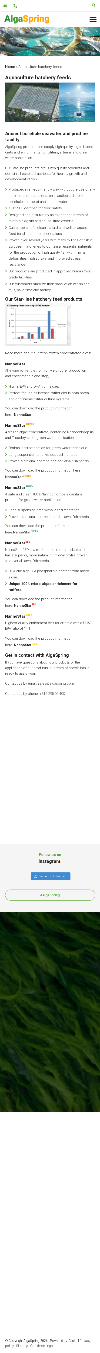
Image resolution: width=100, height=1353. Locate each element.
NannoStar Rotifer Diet (22, 1195)
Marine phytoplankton (32, 782)
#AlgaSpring (50, 895)
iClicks (72, 1340)
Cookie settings (41, 1346)
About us (23, 808)
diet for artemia (60, 623)
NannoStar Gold (17, 1220)
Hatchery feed (16, 1189)
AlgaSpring (13, 147)
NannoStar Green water (23, 1201)
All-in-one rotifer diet (21, 370)
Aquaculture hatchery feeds (37, 795)
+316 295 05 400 (52, 694)
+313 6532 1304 (28, 741)
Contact (22, 815)
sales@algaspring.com (56, 683)
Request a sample (30, 802)
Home (10, 67)
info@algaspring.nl (30, 749)
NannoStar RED (17, 550)
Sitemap (22, 1346)
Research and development (27, 1144)
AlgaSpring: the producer (24, 1138)
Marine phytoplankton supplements (43, 789)
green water (33, 500)
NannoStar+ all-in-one (21, 1207)
